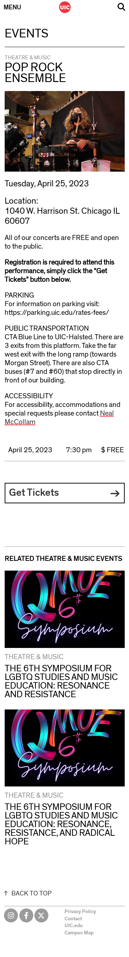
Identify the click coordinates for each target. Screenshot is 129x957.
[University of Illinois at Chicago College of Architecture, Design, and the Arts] (65, 7)
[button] (65, 493)
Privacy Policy (80, 911)
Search (121, 7)
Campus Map (79, 932)
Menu (12, 7)
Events (26, 34)
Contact (73, 918)
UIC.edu (73, 925)
